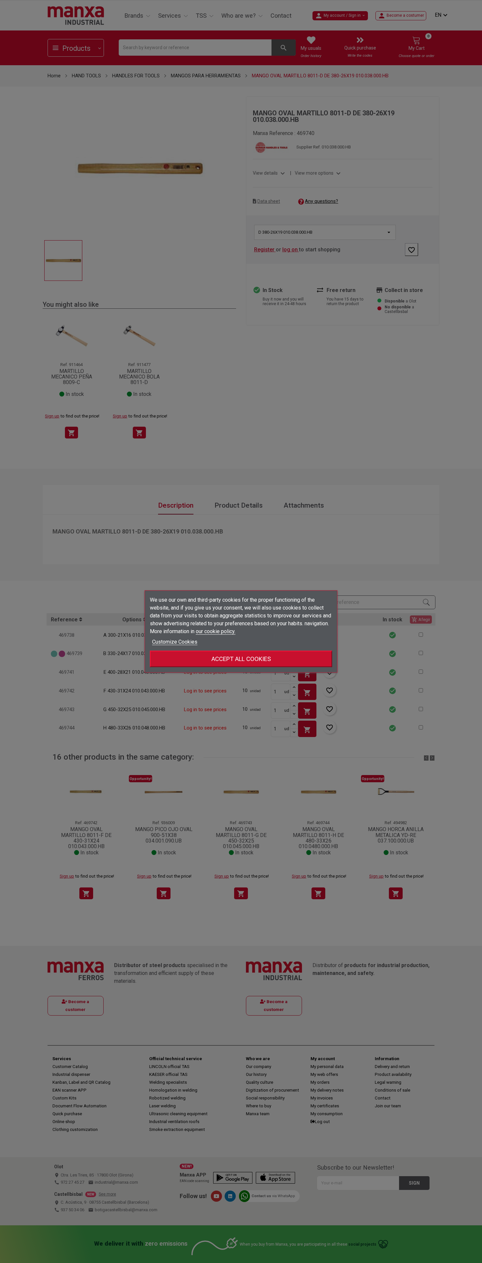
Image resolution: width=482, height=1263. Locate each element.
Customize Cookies (174, 642)
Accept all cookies (241, 658)
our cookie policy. (215, 631)
